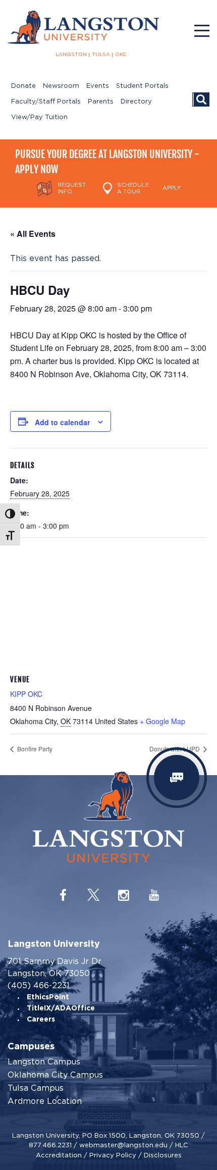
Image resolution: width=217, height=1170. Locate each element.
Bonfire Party (34, 748)
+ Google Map (162, 721)
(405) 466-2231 (39, 985)
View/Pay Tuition (39, 117)
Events (97, 86)
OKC (121, 54)
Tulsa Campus (36, 1088)
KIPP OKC (26, 694)
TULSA (101, 54)
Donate (23, 86)
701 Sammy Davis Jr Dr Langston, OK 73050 (54, 967)
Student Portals (142, 86)
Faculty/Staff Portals (46, 101)
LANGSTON (71, 54)
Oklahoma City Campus (55, 1075)
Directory (136, 101)
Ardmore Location (45, 1101)
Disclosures (163, 1155)
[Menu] (201, 31)
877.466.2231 (50, 1145)
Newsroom (61, 86)
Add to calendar (62, 422)
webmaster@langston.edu (123, 1145)
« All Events (33, 233)
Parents (101, 101)
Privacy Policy (112, 1155)
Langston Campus (44, 1062)
